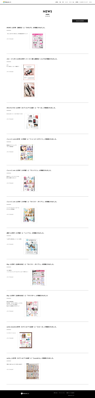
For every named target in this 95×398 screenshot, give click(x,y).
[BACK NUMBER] (80, 20)
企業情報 (76, 2)
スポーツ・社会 (71, 2)
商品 (60, 2)
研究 (63, 2)
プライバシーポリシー (62, 392)
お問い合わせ (56, 392)
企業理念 (56, 2)
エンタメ (66, 2)
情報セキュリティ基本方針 (70, 392)
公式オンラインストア (84, 2)
